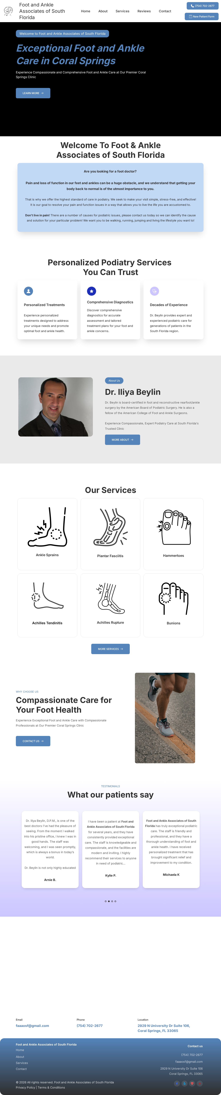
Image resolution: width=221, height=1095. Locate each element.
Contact (21, 1069)
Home (20, 1050)
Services (22, 1063)
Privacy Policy (25, 1087)
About (20, 1056)
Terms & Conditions (51, 1087)
